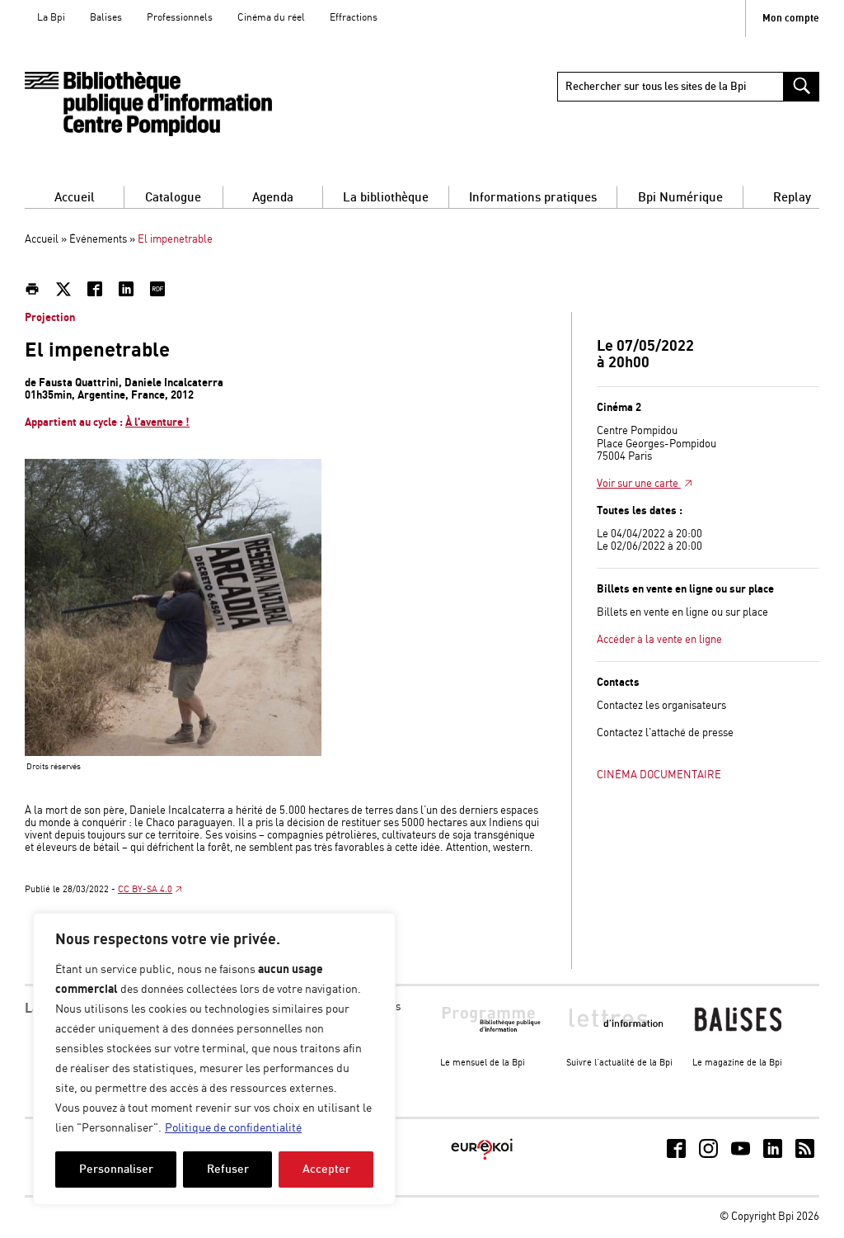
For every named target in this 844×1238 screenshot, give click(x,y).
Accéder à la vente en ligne (659, 640)
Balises (106, 17)
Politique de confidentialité (233, 1128)
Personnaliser (116, 1169)
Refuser (228, 1169)
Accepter (326, 1169)
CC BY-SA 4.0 (145, 890)
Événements (98, 239)
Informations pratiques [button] (533, 197)
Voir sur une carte (639, 484)
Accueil (74, 197)
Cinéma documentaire (659, 775)
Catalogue (173, 197)
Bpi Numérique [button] (680, 197)
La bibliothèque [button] (386, 197)
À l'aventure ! (157, 422)
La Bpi (51, 17)
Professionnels (180, 17)
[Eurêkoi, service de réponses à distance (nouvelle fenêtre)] (481, 1160)
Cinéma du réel (271, 17)
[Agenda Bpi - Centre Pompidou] (148, 104)
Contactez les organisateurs (661, 706)
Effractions (353, 17)
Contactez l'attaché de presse (665, 733)
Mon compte (790, 18)
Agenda (272, 197)
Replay (792, 197)
